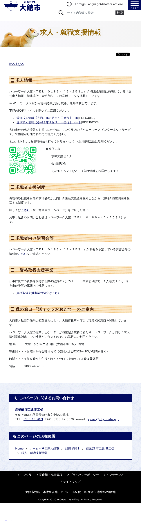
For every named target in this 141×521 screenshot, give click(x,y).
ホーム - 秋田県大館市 (44, 448)
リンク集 (26, 475)
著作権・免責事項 (50, 475)
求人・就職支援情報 (34, 453)
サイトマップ (72, 481)
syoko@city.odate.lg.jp (103, 419)
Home (19, 448)
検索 (120, 13)
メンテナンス (115, 475)
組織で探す (72, 448)
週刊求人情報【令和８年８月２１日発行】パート (49, 122)
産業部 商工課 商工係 (100, 448)
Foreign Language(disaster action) (99, 4)
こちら (25, 210)
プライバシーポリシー (84, 475)
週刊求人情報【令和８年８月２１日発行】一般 (47, 118)
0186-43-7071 (33, 419)
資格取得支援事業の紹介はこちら (39, 293)
